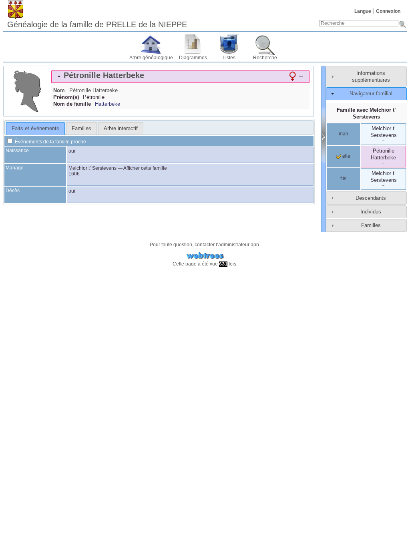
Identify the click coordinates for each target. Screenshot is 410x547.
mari (343, 134)
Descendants (371, 198)
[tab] (180, 76)
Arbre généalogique (151, 57)
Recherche (265, 57)
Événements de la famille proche (50, 142)
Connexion (388, 11)
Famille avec (366, 113)
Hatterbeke (107, 104)
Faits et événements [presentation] (35, 128)
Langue (362, 11)
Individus (370, 212)
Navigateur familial (371, 93)
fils (343, 178)
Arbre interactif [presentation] (121, 128)
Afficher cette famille (145, 168)
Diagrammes (193, 57)
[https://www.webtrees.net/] (205, 255)
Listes (229, 57)
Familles (371, 225)
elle (345, 156)
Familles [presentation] (81, 128)
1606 (74, 174)
